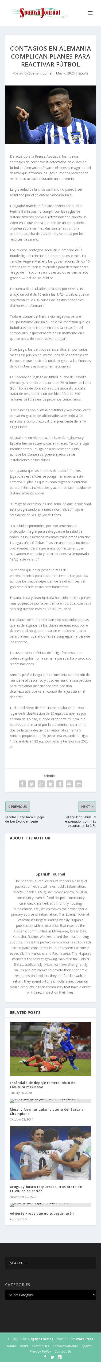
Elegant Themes (40, 1339)
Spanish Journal (40, 73)
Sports (83, 73)
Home (11, 1346)
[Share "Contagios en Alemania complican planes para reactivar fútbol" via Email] (69, 784)
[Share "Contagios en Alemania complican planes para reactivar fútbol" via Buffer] (60, 784)
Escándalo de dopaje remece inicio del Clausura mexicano (43, 1084)
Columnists (40, 1346)
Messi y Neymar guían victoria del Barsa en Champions (48, 1111)
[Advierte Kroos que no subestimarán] (50, 1205)
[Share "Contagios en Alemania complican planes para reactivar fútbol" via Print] (78, 784)
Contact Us (63, 1351)
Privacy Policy (40, 1351)
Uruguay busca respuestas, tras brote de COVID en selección (46, 1188)
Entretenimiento (65, 1346)
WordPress (84, 1339)
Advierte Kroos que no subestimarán (42, 1213)
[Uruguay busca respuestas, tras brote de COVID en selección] (50, 1153)
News (23, 1346)
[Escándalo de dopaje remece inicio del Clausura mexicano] (50, 1049)
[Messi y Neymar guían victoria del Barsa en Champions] (50, 1101)
